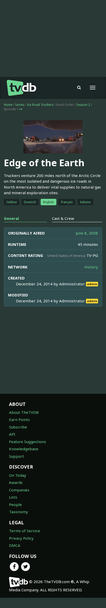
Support (16, 456)
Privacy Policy (21, 538)
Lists (13, 497)
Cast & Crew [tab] (63, 218)
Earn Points (19, 419)
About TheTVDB (24, 412)
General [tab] (11, 218)
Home (8, 104)
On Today (17, 475)
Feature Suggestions (27, 441)
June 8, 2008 (87, 233)
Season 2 (83, 104)
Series (19, 104)
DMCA (14, 545)
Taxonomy (18, 511)
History (91, 266)
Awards (16, 482)
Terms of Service (24, 530)
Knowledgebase (23, 448)
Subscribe (18, 426)
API (12, 434)
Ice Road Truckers (40, 104)
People (15, 504)
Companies (19, 489)
